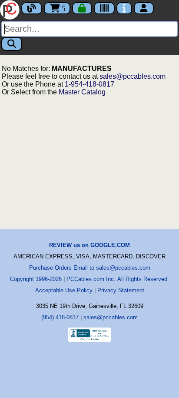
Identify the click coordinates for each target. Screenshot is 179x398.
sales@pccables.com (132, 76)
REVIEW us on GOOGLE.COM (89, 245)
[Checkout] (82, 8)
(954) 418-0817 (60, 317)
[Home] (10, 9)
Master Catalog (82, 92)
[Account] (144, 8)
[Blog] (31, 8)
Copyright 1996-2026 (36, 279)
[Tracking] (104, 8)
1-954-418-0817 (89, 84)
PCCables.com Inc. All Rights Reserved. (117, 279)
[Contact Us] (124, 8)
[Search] (11, 44)
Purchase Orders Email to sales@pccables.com (89, 267)
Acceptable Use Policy (64, 290)
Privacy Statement (120, 290)
